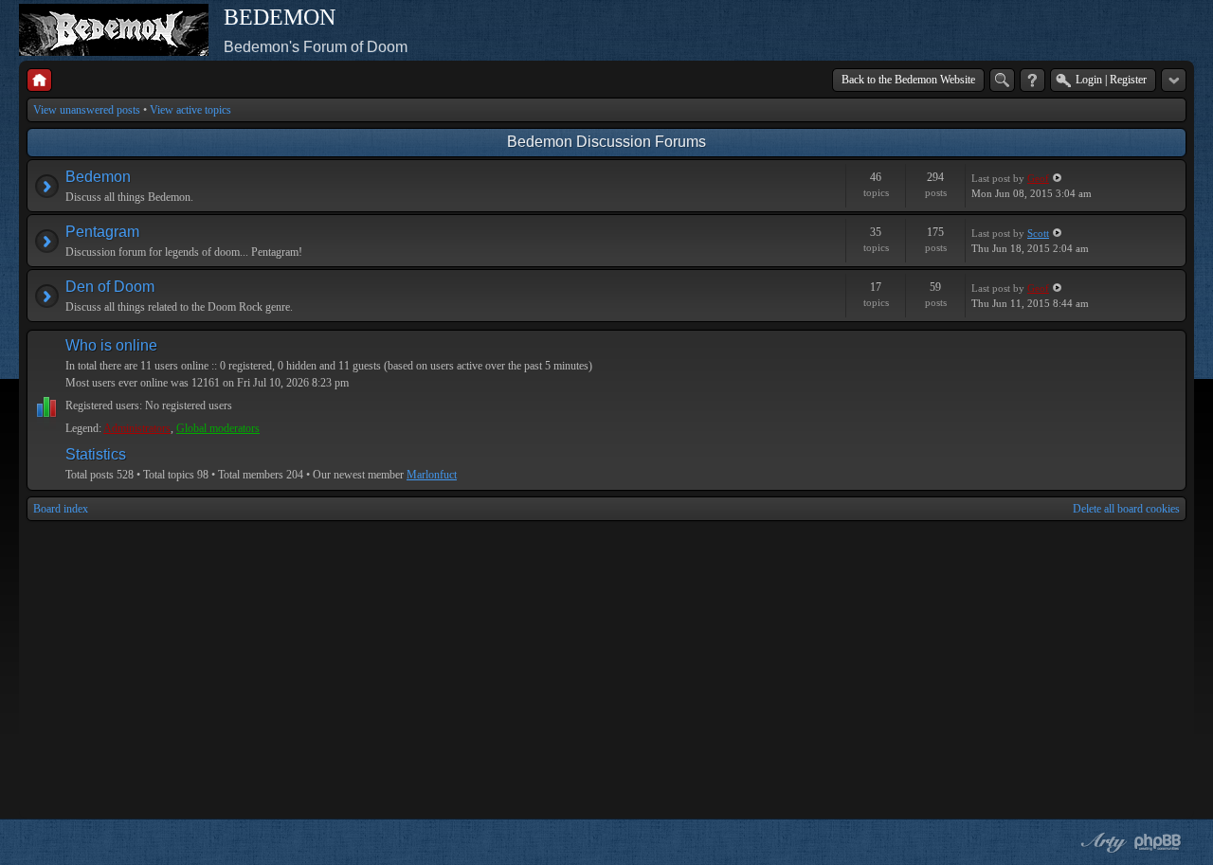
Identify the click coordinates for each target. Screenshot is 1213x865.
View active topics (190, 110)
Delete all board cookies (1126, 508)
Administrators (137, 428)
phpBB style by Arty (1101, 842)
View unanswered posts (86, 110)
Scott (1038, 233)
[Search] (1002, 80)
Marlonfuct (432, 474)
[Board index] (39, 80)
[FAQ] (1032, 80)
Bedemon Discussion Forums (606, 142)
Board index (60, 508)
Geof (1038, 178)
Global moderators (218, 428)
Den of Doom (109, 287)
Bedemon (98, 177)
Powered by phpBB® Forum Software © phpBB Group (1158, 842)
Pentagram (102, 232)
